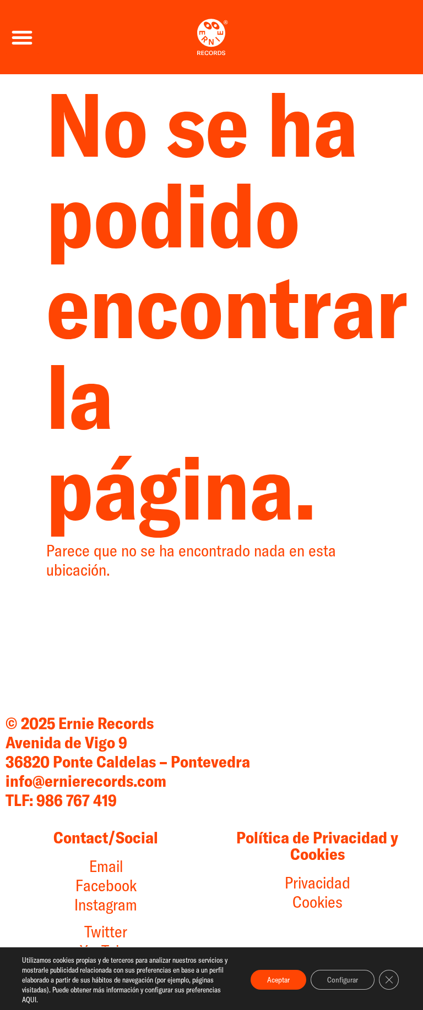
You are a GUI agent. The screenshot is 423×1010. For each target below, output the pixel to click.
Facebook (106, 885)
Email (106, 866)
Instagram (105, 904)
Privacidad (317, 882)
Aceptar (278, 980)
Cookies (317, 901)
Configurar (342, 980)
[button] (22, 37)
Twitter (105, 931)
